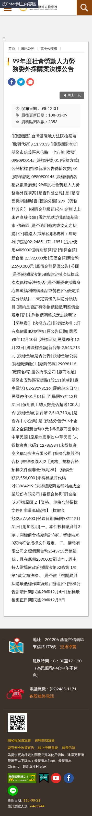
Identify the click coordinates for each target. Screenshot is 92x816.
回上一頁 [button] (74, 95)
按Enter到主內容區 (19, 4)
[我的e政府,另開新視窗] (44, 779)
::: (4, 38)
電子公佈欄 (48, 48)
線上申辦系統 (48, 748)
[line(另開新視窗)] (13, 791)
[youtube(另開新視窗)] (56, 779)
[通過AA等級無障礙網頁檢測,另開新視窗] (22, 779)
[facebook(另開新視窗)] (69, 779)
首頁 (11, 48)
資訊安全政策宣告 (21, 748)
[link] (12, 83)
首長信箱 (68, 748)
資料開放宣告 (45, 740)
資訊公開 (27, 48)
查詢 (84, 7)
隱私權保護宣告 (19, 740)
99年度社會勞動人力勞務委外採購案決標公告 (44, 65)
